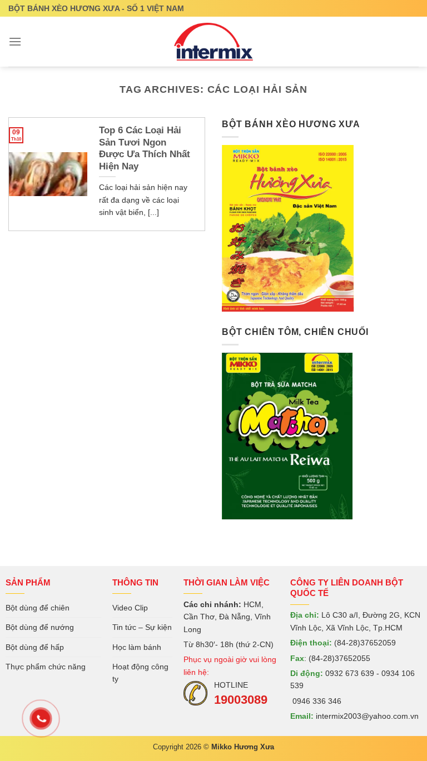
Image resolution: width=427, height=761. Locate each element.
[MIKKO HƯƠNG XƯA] (213, 42)
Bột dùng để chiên (37, 607)
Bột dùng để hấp (35, 647)
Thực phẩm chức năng (46, 666)
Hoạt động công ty (140, 672)
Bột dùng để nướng (40, 627)
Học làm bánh (136, 647)
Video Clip (130, 607)
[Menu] (15, 41)
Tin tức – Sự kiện (142, 627)
